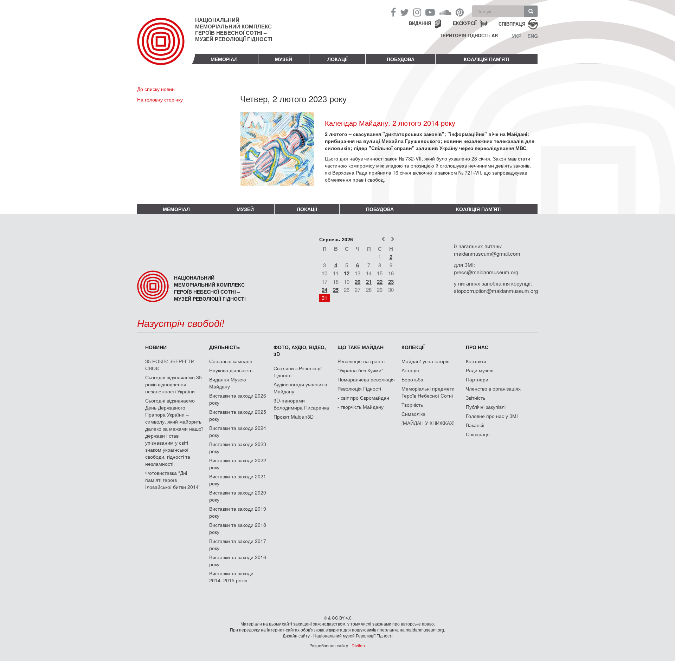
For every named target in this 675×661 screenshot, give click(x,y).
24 (324, 290)
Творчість (412, 404)
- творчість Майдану (361, 406)
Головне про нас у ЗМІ (492, 415)
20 (357, 282)
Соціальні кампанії (230, 361)
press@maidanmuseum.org (486, 272)
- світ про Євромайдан (363, 397)
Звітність (475, 397)
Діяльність (224, 347)
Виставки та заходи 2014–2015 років (231, 577)
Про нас (477, 347)
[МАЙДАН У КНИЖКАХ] (428, 422)
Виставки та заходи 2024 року (237, 431)
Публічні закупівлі (486, 406)
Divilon (358, 645)
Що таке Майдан (361, 347)
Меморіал (224, 59)
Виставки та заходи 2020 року (237, 496)
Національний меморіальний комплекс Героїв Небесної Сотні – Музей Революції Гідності (233, 29)
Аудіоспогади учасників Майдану (300, 388)
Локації (337, 59)
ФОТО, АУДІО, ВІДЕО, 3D (300, 350)
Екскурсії (465, 23)
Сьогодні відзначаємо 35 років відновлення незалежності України (173, 384)
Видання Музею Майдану (227, 383)
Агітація (410, 370)
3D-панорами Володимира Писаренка (301, 404)
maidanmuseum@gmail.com (487, 253)
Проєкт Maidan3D (294, 416)
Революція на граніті (361, 361)
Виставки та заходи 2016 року (237, 561)
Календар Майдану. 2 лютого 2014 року (390, 123)
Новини (156, 347)
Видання (420, 23)
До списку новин (156, 88)
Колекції (413, 347)
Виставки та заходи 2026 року (237, 399)
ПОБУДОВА (400, 59)
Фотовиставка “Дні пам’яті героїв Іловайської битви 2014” (172, 479)
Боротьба (412, 379)
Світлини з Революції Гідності (298, 372)
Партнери (477, 379)
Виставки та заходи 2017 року (237, 544)
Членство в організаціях (493, 388)
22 (379, 282)
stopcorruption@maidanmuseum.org (496, 290)
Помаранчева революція (366, 379)
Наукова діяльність (230, 370)
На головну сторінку (160, 99)
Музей (283, 59)
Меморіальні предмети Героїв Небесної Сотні (428, 392)
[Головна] (166, 47)
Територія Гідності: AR (469, 35)
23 (391, 282)
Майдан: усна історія (425, 361)
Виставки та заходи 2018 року (237, 528)
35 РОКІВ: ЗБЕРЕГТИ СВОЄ (169, 365)
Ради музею (480, 370)
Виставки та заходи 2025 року (237, 415)
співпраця (512, 23)
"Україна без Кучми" (360, 370)
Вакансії (475, 424)
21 (369, 282)
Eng (532, 35)
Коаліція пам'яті (486, 59)
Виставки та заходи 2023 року (237, 447)
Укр (516, 35)
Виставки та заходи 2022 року (237, 464)
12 (346, 273)
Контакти (476, 361)
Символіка (413, 413)
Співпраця (478, 434)
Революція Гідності (359, 388)
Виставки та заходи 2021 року (237, 480)
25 (336, 290)
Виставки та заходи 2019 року (237, 512)
